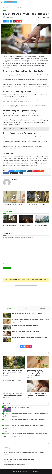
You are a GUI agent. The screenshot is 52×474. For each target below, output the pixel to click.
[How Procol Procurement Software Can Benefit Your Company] (7, 428)
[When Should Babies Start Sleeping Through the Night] (7, 333)
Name (4, 253)
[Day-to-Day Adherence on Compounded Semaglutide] (7, 327)
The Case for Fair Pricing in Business (21, 407)
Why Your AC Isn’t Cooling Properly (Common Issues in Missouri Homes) (30, 337)
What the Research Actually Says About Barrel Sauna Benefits (27, 313)
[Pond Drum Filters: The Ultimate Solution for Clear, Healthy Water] (7, 421)
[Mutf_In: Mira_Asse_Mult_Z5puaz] (42, 219)
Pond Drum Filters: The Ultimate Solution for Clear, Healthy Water (28, 419)
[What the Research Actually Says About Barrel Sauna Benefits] (7, 315)
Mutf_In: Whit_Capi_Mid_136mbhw (9, 224)
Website (28, 259)
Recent (9, 308)
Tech (8, 7)
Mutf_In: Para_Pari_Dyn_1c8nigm (25, 224)
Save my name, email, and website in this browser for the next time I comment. (21, 264)
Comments (42, 308)
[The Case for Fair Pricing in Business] (7, 409)
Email (4, 259)
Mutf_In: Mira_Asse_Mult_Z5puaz (41, 224)
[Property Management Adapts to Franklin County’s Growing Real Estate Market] (7, 415)
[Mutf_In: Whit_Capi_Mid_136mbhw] (10, 219)
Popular (25, 308)
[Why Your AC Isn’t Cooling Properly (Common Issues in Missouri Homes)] (7, 339)
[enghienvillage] (10, 2)
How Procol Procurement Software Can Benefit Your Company (27, 425)
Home (5, 7)
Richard (7, 17)
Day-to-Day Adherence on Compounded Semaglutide (25, 325)
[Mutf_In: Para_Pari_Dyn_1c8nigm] (26, 219)
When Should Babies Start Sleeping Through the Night (25, 331)
